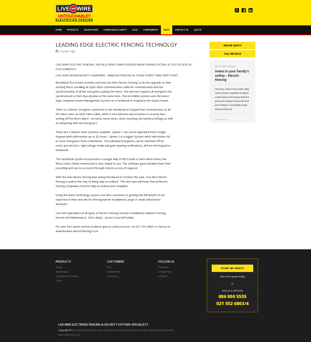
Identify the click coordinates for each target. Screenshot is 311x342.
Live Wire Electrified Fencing (87, 330)
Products (72, 29)
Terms (59, 280)
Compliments (150, 29)
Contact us (112, 276)
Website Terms (112, 330)
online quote (232, 45)
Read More (220, 119)
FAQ (109, 267)
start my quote (232, 268)
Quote (197, 29)
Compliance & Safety (115, 29)
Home (59, 29)
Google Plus (164, 271)
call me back (232, 53)
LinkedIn (162, 276)
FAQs (135, 29)
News (167, 29)
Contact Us (181, 29)
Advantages (91, 29)
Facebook (163, 267)
